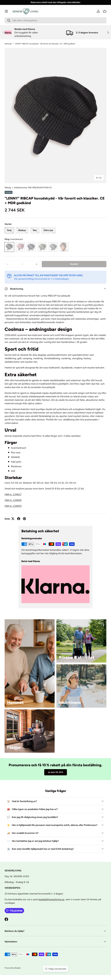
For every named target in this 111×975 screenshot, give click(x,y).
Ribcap (8, 187)
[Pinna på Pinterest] (24, 519)
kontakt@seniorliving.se (51, 899)
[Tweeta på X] (13, 519)
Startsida (8, 44)
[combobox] (55, 20)
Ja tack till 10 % (55, 772)
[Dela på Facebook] (19, 519)
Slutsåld (74, 264)
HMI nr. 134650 (13, 500)
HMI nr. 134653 (13, 505)
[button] (104, 11)
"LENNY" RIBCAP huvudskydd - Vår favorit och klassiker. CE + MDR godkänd (44, 44)
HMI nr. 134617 (13, 494)
